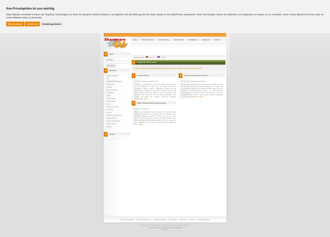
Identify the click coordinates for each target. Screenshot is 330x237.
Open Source (187, 68)
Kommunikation (111, 101)
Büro (107, 78)
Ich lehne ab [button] (32, 24)
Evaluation (165, 68)
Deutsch (151, 57)
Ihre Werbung (192, 40)
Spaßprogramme (111, 118)
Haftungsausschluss (159, 219)
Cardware (173, 68)
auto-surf (165, 229)
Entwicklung (110, 92)
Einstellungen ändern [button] (51, 24)
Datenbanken (110, 84)
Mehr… (146, 99)
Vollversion (152, 68)
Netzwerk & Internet (112, 107)
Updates (109, 126)
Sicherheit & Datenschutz (114, 115)
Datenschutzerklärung (127, 219)
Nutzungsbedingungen (143, 219)
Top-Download (178, 40)
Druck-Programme (112, 90)
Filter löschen (197, 68)
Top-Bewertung (163, 40)
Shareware (144, 68)
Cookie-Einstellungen (203, 219)
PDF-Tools (109, 109)
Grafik (108, 95)
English (163, 57)
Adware (179, 68)
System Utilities (111, 124)
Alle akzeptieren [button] (15, 24)
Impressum (205, 40)
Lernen (108, 104)
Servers (109, 112)
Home (135, 40)
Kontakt (217, 40)
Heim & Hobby (111, 98)
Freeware (137, 68)
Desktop (109, 87)
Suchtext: (110, 59)
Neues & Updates (148, 40)
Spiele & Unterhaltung (113, 121)
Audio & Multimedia (112, 75)
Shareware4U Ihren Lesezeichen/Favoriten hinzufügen (165, 227)
